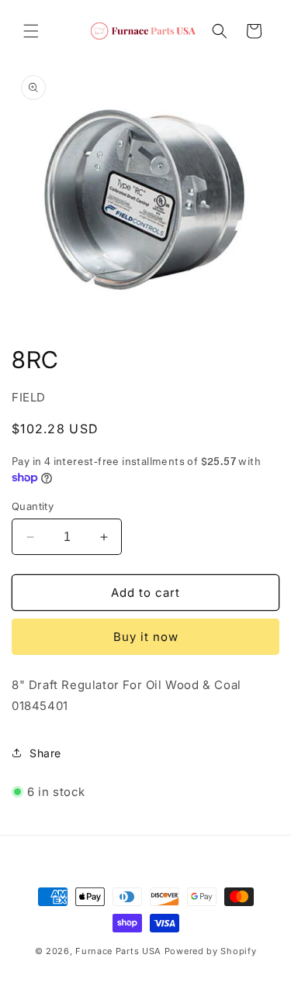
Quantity (33, 506)
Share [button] (45, 753)
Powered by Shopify (211, 951)
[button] (31, 31)
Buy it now (145, 636)
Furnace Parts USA (118, 951)
